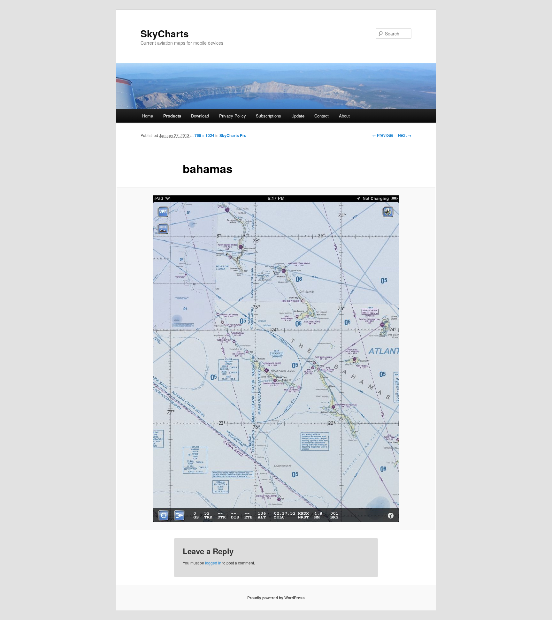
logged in (213, 562)
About (344, 116)
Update (297, 116)
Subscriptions (268, 116)
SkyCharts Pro (232, 135)
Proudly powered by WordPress (276, 598)
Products (172, 116)
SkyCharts (165, 33)
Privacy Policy (232, 116)
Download (200, 116)
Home (147, 116)
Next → (404, 135)
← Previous (382, 135)
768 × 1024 (204, 135)
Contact (321, 116)
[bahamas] (276, 358)
